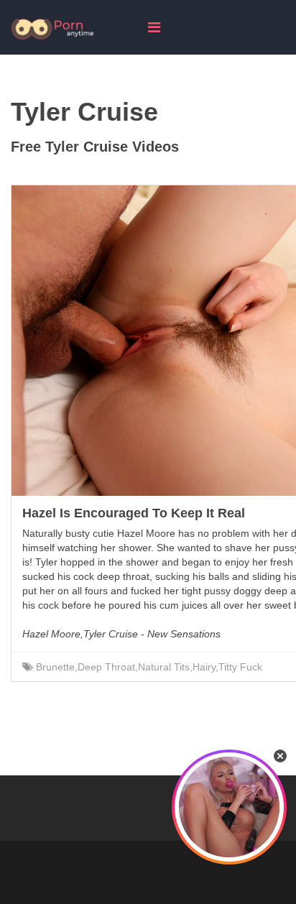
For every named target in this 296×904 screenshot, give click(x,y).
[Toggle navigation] (154, 27)
